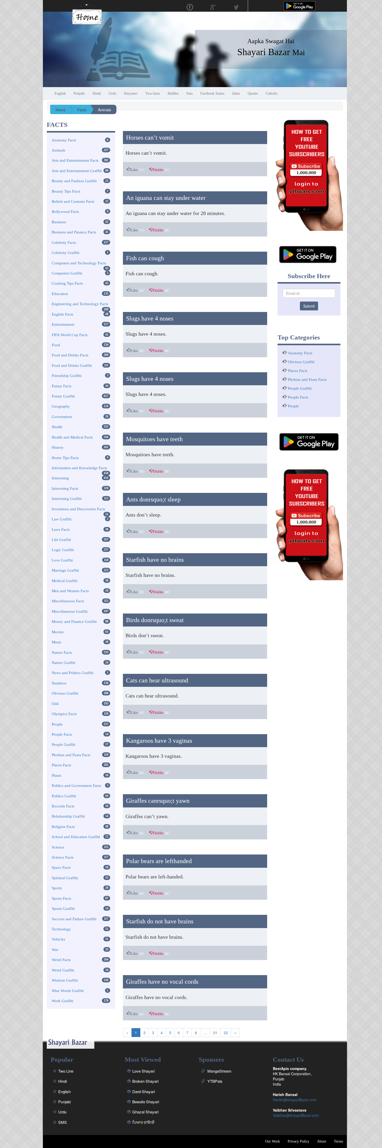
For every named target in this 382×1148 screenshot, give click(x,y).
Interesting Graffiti (67, 499)
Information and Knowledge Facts (79, 468)
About (321, 1141)
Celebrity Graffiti (65, 253)
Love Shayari (143, 1071)
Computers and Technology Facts (79, 263)
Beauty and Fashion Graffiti (74, 181)
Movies (58, 632)
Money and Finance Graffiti (74, 621)
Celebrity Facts (64, 242)
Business (59, 222)
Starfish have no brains (155, 559)
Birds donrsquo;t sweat (155, 620)
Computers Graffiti (67, 273)
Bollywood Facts (65, 212)
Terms (338, 1141)
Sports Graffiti (63, 908)
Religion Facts (63, 827)
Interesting (60, 478)
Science (58, 847)
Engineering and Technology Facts (80, 304)
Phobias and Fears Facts (71, 755)
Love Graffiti (62, 560)
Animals (58, 150)
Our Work (272, 1141)
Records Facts (63, 806)
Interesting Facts (65, 488)
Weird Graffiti (63, 970)
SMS (62, 1122)
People (57, 724)
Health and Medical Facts (72, 437)
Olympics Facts (64, 714)
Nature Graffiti (63, 663)
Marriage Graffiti (65, 570)
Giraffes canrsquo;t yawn (157, 800)
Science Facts (63, 857)
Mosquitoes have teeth (154, 439)
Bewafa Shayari (145, 1101)
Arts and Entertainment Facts (75, 160)
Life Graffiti (61, 540)
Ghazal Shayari (145, 1111)
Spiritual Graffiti (65, 878)
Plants (56, 775)
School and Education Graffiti (76, 837)
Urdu (62, 1111)
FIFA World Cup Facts (70, 335)
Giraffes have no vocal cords (162, 981)
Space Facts (61, 867)
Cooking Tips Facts (67, 283)
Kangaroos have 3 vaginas (159, 740)
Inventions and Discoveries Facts (78, 509)
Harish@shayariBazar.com (295, 1099)
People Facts (62, 734)
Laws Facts (61, 529)
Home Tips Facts (65, 458)
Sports (57, 888)
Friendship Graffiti (67, 376)
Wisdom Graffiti (65, 980)
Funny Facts (61, 386)
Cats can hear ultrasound (157, 680)
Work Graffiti (62, 1001)
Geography (61, 406)
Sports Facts (61, 898)
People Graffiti (63, 744)
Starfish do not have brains (159, 921)
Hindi (62, 1081)
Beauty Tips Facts (66, 191)
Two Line (65, 1071)
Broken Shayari (145, 1081)
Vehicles (58, 939)
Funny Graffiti (63, 396)
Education (60, 294)
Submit (309, 306)
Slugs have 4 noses (149, 318)
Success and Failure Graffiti (74, 919)
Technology (61, 929)
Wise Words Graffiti (68, 991)
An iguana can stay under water (166, 197)
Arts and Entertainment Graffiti (77, 171)
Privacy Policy (298, 1141)
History (58, 447)
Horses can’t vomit (150, 137)
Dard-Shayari (143, 1091)
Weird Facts (61, 960)
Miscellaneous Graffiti (70, 611)
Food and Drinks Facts (70, 355)
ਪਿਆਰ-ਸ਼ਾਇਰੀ (143, 1122)
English (64, 1091)
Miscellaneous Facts (68, 601)
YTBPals (214, 1081)
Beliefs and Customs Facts (73, 201)
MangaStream (219, 1071)
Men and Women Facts (70, 591)
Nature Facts (62, 652)
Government (62, 417)
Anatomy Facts (64, 140)
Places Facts (61, 765)
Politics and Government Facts (76, 786)
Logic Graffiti (63, 550)
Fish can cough (145, 258)
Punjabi (64, 1101)
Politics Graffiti (64, 796)
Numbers (59, 683)
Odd (55, 704)
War (55, 950)
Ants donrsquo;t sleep (153, 499)
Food (56, 345)
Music (57, 642)
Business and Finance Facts (74, 232)
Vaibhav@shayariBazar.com (296, 1115)
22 (226, 1032)
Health (57, 427)
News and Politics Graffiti (72, 673)
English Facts (62, 314)
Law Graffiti (61, 519)
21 (215, 1032)
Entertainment (63, 324)
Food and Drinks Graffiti (72, 365)
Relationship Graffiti (68, 816)
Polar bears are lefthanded (159, 861)
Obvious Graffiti (65, 693)
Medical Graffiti (64, 581)
